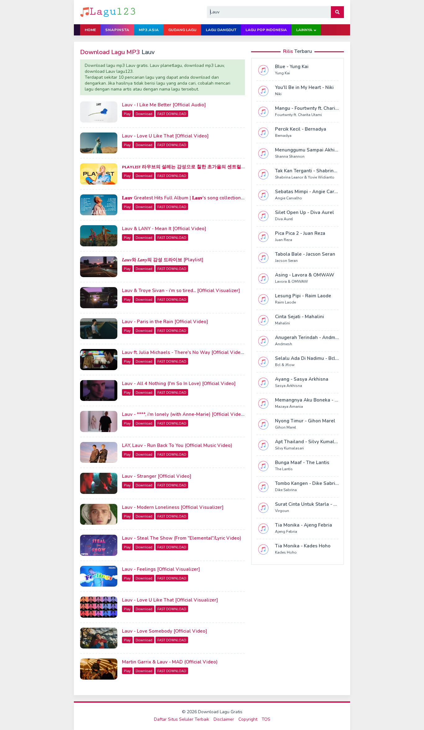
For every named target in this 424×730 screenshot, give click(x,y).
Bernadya (283, 135)
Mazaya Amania (289, 406)
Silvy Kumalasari (289, 448)
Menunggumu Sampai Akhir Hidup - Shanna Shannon (334, 150)
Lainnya (304, 29)
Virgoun (282, 510)
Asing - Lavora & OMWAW (304, 275)
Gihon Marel (285, 427)
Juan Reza (283, 239)
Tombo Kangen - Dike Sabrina (308, 483)
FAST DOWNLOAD (171, 113)
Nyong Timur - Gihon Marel (305, 421)
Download (144, 113)
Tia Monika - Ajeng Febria (303, 525)
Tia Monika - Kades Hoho (303, 546)
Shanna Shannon (289, 156)
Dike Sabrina (286, 489)
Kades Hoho (286, 552)
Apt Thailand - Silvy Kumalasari (310, 442)
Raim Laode (285, 302)
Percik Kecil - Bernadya (300, 129)
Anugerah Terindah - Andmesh (309, 337)
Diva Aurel (284, 218)
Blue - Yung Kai (292, 66)
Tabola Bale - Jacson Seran (305, 254)
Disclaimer (224, 719)
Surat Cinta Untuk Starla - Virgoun (313, 504)
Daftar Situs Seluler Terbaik (181, 719)
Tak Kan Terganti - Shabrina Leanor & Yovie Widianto (334, 171)
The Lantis (284, 469)
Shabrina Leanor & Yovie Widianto (304, 177)
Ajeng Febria (286, 531)
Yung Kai (282, 73)
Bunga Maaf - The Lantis (302, 462)
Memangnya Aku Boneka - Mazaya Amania (322, 400)
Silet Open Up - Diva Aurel (304, 212)
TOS (266, 719)
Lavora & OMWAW (291, 281)
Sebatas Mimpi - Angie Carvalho (311, 191)
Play (127, 113)
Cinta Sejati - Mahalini (299, 317)
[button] (337, 12)
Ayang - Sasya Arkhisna (301, 379)
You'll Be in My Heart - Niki (304, 87)
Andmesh (283, 344)
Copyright (247, 719)
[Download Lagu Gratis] (108, 12)
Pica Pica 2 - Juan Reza (300, 233)
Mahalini (282, 323)
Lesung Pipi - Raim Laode (303, 296)
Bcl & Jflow (285, 364)
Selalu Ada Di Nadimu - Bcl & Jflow (314, 358)
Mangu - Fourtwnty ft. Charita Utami (314, 108)
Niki (278, 93)
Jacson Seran (286, 260)
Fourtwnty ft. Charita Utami (298, 114)
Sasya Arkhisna (288, 385)
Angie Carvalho (288, 198)
